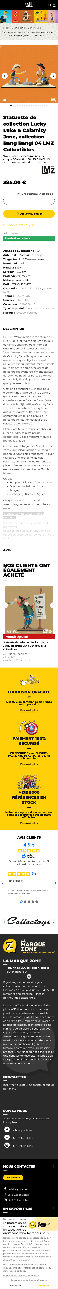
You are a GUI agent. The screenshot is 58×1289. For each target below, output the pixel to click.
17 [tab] (47, 106)
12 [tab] (36, 106)
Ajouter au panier (31, 213)
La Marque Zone (22, 1130)
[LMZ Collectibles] (48, 170)
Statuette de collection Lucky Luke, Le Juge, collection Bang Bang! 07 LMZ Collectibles (25, 646)
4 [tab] (18, 106)
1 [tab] (11, 106)
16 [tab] (45, 106)
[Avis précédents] (2, 883)
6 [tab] (22, 106)
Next (53, 76)
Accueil (5, 28)
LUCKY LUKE (23, 295)
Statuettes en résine (41, 308)
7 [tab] (24, 106)
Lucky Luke (35, 28)
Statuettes (23, 300)
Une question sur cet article (37, 193)
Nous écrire (13, 1177)
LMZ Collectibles (19, 28)
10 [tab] (31, 106)
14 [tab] (40, 106)
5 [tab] (20, 106)
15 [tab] (42, 106)
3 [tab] (15, 106)
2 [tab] (13, 106)
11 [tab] (33, 106)
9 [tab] (29, 106)
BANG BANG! (27, 304)
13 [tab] (38, 106)
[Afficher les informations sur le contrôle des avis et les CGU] (48, 861)
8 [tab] (27, 106)
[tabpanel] (29, 74)
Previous (5, 76)
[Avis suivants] (55, 883)
